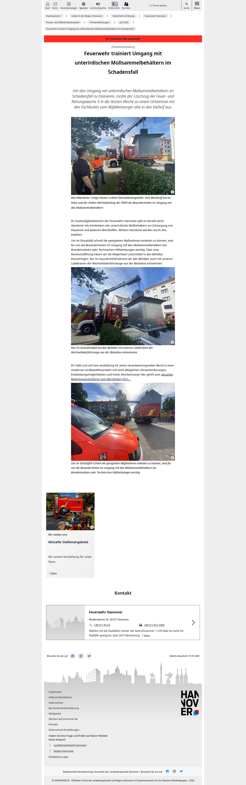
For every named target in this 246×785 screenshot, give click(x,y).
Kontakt (53, 724)
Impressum (55, 692)
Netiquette (55, 713)
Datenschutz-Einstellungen (64, 729)
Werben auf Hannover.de (63, 719)
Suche (187, 8)
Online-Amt (114, 7)
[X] (89, 656)
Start (47, 7)
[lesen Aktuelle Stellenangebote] (70, 535)
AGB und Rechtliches (60, 697)
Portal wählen (160, 5)
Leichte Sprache (98, 7)
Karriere (126, 7)
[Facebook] (72, 656)
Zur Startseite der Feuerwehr (123, 39)
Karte (55, 7)
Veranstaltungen (68, 7)
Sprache (83, 7)
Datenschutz (56, 702)
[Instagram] (81, 656)
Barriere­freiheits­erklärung (64, 708)
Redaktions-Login (58, 757)
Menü (197, 8)
